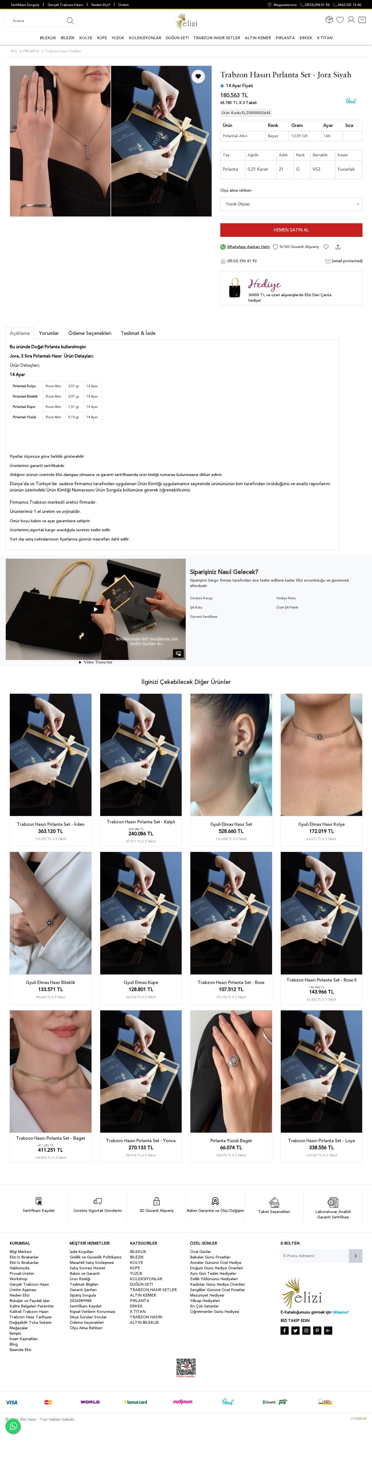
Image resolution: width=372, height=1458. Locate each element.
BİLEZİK (68, 38)
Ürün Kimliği (80, 1279)
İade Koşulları (81, 1251)
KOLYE (85, 38)
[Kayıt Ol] (351, 23)
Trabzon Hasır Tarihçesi (30, 1317)
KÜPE (102, 38)
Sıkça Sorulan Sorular (88, 1317)
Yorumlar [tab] (49, 333)
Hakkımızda (19, 1268)
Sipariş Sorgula (83, 1295)
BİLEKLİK (48, 38)
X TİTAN (325, 38)
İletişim (15, 1333)
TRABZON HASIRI (146, 1317)
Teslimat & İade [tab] (138, 333)
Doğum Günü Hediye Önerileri (216, 1268)
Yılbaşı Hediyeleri (205, 1300)
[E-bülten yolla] (355, 1256)
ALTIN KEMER (258, 38)
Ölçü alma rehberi (235, 190)
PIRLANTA (285, 38)
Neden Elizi (19, 1295)
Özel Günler (200, 1251)
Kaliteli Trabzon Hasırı (29, 1311)
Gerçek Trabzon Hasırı (65, 5)
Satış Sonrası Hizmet (87, 1268)
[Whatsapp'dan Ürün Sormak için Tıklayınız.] (12, 1426)
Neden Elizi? (101, 5)
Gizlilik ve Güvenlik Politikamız (96, 1257)
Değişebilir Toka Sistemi (30, 1322)
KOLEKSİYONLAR (145, 38)
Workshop (19, 1279)
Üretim (123, 5)
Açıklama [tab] (20, 333)
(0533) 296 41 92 (241, 261)
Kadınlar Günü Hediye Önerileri (217, 1284)
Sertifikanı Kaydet (86, 1306)
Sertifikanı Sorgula (25, 5)
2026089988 (81, 1300)
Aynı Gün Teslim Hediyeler (213, 1273)
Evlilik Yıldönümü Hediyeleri (214, 1279)
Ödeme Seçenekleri (87, 1322)
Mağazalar (19, 1328)
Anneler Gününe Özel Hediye (215, 1262)
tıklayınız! (341, 1312)
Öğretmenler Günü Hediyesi (214, 1311)
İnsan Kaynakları (24, 1338)
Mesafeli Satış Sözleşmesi (92, 1262)
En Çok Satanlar (204, 1306)
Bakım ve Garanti (85, 1273)
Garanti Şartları (83, 1289)
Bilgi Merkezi (21, 1251)
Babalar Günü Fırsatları (210, 1257)
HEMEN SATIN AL (291, 230)
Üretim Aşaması (23, 1289)
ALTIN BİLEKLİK (144, 1322)
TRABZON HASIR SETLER (216, 38)
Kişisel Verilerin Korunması (92, 1311)
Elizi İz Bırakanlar (24, 1257)
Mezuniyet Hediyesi (207, 1295)
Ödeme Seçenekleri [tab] (89, 333)
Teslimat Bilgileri (84, 1284)
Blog (14, 1344)
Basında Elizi (20, 1349)
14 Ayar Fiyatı (239, 86)
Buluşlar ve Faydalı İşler (30, 1300)
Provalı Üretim (22, 1273)
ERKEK (306, 38)
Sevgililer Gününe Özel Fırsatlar (217, 1289)
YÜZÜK (118, 38)
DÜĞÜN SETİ (177, 38)
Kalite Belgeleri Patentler (32, 1306)
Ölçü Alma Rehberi (86, 1328)
